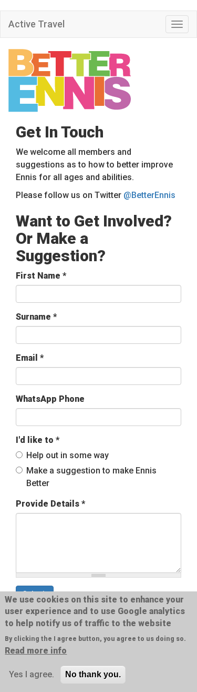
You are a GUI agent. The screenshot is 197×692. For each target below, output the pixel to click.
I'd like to (37, 440)
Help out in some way (67, 455)
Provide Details (50, 504)
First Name (41, 276)
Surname (36, 317)
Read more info (36, 651)
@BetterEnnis (149, 195)
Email (30, 358)
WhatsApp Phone (50, 399)
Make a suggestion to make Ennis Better (91, 477)
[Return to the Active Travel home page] (98, 80)
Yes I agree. (31, 674)
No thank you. (93, 674)
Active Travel (36, 23)
